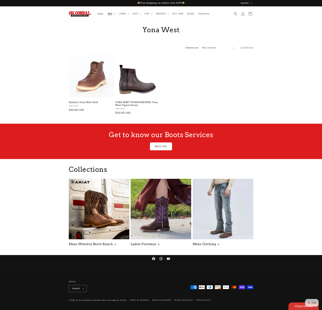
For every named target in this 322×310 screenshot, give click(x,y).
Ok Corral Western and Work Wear (91, 300)
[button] (111, 13)
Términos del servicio (183, 300)
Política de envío (203, 300)
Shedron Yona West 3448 (83, 102)
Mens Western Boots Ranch (91, 244)
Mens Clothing (204, 244)
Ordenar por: (192, 47)
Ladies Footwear (143, 244)
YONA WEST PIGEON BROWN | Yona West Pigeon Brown (136, 103)
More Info (161, 146)
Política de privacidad (161, 300)
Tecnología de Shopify (117, 300)
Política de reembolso (139, 300)
